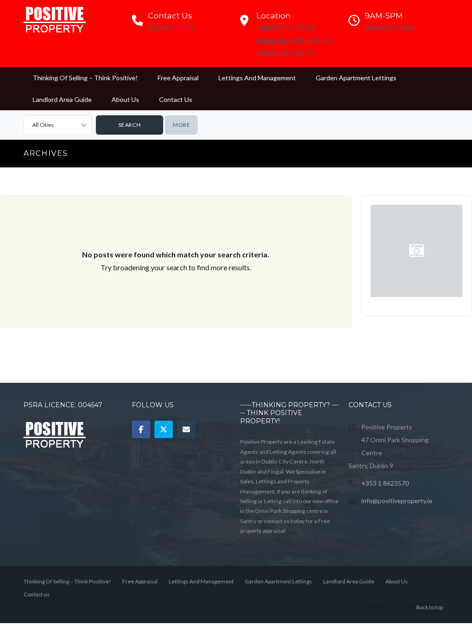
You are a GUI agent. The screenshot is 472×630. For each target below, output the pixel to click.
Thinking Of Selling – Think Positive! (85, 78)
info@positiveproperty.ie (396, 501)
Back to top (429, 607)
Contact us (175, 99)
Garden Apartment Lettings (356, 78)
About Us (125, 99)
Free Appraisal (178, 78)
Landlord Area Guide (62, 99)
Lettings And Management (257, 78)
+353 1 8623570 (385, 483)
